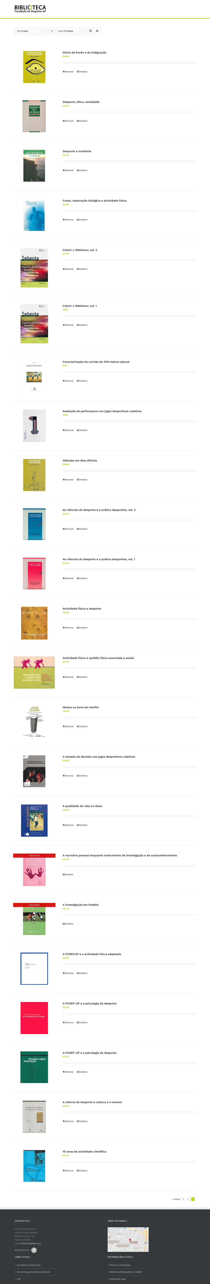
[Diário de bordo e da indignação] (34, 67)
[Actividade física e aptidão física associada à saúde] (34, 672)
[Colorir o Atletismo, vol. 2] (34, 267)
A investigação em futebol (80, 904)
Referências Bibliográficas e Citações (126, 1272)
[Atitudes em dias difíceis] (34, 475)
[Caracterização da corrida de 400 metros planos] (34, 376)
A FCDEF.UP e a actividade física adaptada (92, 954)
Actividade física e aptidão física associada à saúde (98, 658)
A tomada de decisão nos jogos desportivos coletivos (99, 756)
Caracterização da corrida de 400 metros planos (96, 361)
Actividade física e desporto (82, 608)
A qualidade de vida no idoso (82, 806)
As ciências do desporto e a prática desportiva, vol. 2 (99, 509)
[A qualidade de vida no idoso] (34, 820)
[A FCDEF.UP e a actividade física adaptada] (34, 968)
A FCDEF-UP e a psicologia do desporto (89, 1003)
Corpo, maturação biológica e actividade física (95, 200)
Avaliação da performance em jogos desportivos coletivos (102, 411)
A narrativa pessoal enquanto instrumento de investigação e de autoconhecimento (120, 855)
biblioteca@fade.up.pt (31, 1243)
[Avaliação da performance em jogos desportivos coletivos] (34, 425)
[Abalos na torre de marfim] (34, 721)
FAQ (19, 1279)
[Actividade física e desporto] (34, 623)
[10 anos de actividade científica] (34, 1166)
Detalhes (83, 71)
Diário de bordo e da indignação (84, 52)
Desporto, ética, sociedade (81, 101)
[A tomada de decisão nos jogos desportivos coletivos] (34, 771)
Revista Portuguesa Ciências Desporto (33, 1272)
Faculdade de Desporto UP (29, 1265)
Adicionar (69, 71)
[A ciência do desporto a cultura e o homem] (34, 1116)
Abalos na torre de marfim (81, 707)
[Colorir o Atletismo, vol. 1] (34, 323)
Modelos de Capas (118, 1279)
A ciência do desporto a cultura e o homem (92, 1102)
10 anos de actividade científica (84, 1151)
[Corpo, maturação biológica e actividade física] (34, 215)
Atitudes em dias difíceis (80, 460)
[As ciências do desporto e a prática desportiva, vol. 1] (34, 573)
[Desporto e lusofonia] (34, 165)
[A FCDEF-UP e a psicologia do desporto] (34, 1018)
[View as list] (97, 31)
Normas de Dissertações (120, 1265)
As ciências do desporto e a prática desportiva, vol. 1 (99, 559)
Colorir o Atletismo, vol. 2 (80, 250)
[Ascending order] (52, 31)
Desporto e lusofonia (77, 151)
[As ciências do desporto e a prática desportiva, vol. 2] (34, 524)
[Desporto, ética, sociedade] (34, 116)
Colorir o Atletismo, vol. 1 (80, 305)
